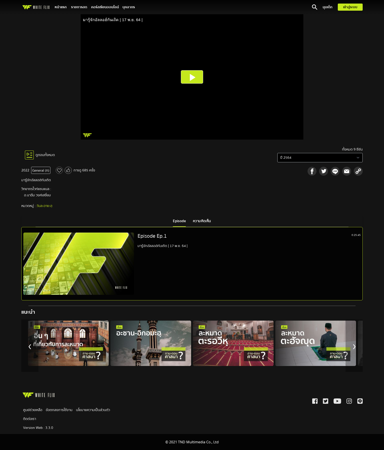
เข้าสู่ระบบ (350, 7)
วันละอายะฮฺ (44, 206)
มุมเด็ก (327, 7)
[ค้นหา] (314, 7)
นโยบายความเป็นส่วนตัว (93, 410)
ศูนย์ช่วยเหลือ (32, 410)
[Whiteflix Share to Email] (346, 171)
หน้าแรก (61, 7)
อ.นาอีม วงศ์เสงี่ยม (37, 195)
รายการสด (79, 7)
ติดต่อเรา (29, 419)
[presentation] (29, 345)
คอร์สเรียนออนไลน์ (105, 7)
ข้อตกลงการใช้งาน (59, 410)
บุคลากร (128, 7)
